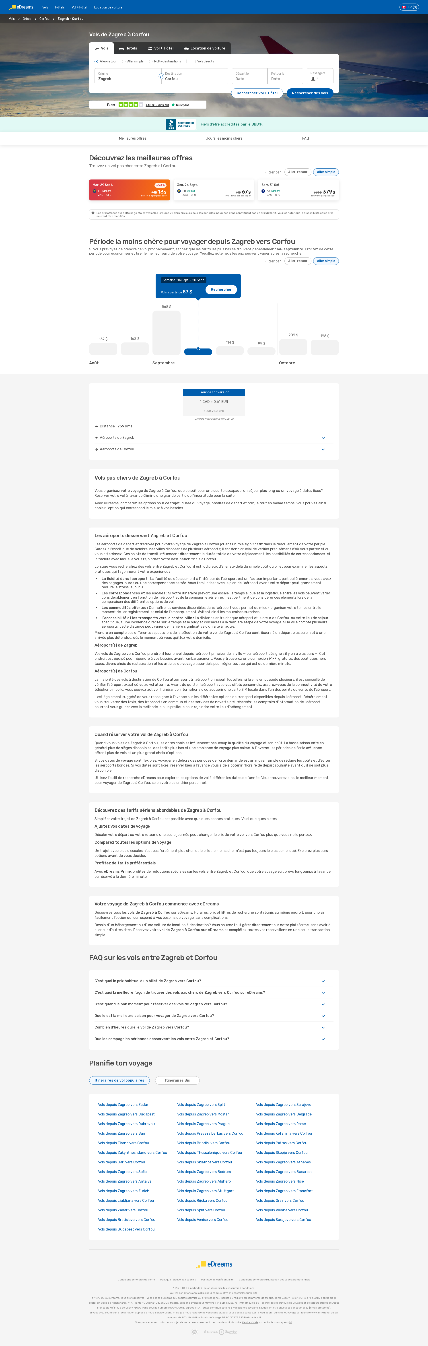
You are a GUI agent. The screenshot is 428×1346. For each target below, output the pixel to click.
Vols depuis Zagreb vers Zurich (123, 1191)
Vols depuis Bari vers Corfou (121, 1162)
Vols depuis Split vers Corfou (201, 1210)
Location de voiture (108, 7)
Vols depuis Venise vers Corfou (202, 1220)
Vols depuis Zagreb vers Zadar (123, 1105)
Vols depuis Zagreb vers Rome (281, 1124)
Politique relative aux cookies (178, 1279)
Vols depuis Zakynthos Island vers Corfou (132, 1152)
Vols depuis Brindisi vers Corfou (203, 1143)
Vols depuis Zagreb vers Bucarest (284, 1172)
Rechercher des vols (310, 93)
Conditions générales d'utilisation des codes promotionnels (274, 1279)
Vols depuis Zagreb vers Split (201, 1105)
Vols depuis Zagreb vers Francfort (284, 1191)
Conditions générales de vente (136, 1279)
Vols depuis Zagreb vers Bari (121, 1133)
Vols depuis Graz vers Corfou (280, 1200)
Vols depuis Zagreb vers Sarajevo (283, 1105)
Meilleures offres (132, 138)
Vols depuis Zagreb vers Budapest (126, 1114)
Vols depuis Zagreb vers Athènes (283, 1162)
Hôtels (60, 7)
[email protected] (319, 1307)
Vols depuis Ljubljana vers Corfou (126, 1200)
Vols (45, 7)
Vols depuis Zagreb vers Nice (280, 1181)
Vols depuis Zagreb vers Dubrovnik (126, 1124)
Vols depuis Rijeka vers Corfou (202, 1200)
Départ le (242, 74)
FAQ (305, 138)
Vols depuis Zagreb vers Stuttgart (205, 1191)
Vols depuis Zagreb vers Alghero (204, 1181)
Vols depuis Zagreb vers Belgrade (284, 1114)
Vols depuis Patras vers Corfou (281, 1143)
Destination (173, 74)
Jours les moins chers (224, 138)
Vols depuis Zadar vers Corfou (123, 1210)
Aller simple (326, 172)
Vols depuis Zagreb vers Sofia (122, 1172)
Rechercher (221, 289)
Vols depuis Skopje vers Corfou (282, 1152)
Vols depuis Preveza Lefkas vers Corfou (210, 1133)
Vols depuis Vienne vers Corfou (282, 1210)
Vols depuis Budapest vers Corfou (126, 1229)
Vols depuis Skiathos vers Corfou (204, 1162)
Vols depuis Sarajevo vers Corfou (283, 1220)
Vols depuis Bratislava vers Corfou (126, 1220)
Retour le (277, 74)
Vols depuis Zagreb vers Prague (203, 1124)
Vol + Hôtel (79, 7)
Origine (103, 74)
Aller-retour (298, 172)
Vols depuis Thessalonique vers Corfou (209, 1152)
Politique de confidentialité (217, 1279)
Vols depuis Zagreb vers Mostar (203, 1114)
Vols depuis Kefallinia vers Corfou (284, 1133)
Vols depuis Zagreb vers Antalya (125, 1181)
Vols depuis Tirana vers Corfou (123, 1143)
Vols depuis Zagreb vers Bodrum (204, 1172)
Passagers (318, 73)
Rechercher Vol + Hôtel (257, 93)
